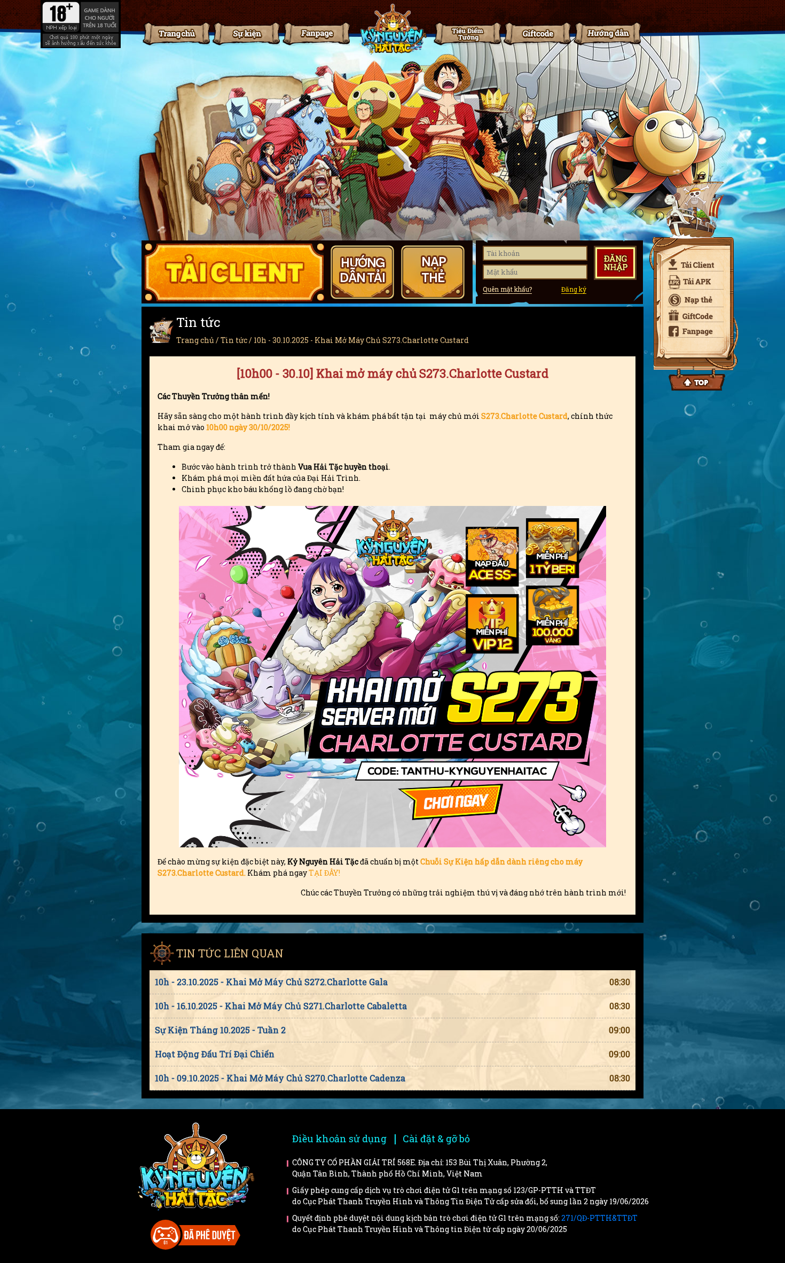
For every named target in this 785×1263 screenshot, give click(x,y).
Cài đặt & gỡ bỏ (436, 1138)
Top (697, 380)
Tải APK (692, 282)
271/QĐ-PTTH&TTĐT (599, 1218)
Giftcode (537, 33)
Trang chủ (176, 33)
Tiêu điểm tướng (467, 33)
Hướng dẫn (606, 33)
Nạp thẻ (692, 300)
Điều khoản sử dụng (339, 1138)
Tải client (692, 264)
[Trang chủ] (392, 30)
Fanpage (315, 33)
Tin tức (245, 33)
